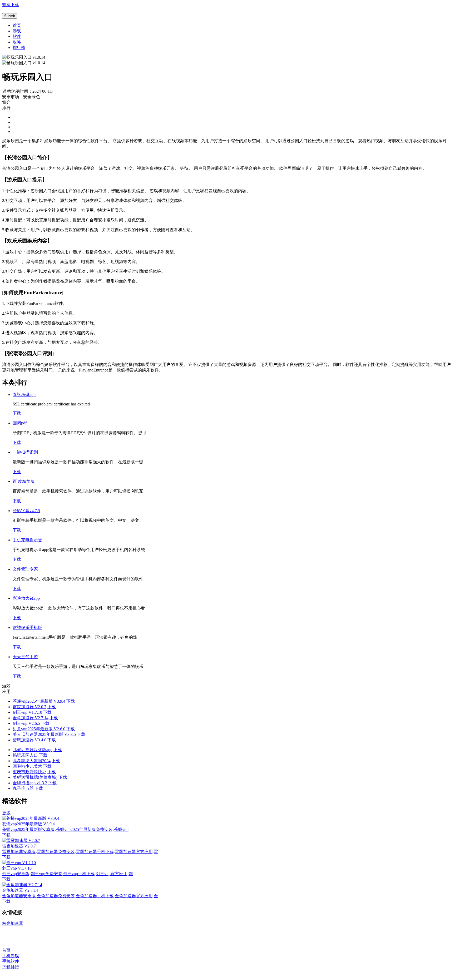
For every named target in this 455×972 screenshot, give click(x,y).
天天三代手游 (25, 656)
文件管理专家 (25, 569)
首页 (17, 25)
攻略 (17, 42)
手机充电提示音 (27, 540)
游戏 (17, 31)
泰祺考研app (24, 394)
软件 (17, 36)
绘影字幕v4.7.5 (26, 510)
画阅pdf (20, 423)
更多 (6, 813)
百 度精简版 (24, 481)
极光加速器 (12, 923)
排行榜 (19, 47)
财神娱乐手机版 (27, 627)
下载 (17, 413)
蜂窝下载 (10, 4)
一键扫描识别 (25, 452)
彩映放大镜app (26, 598)
